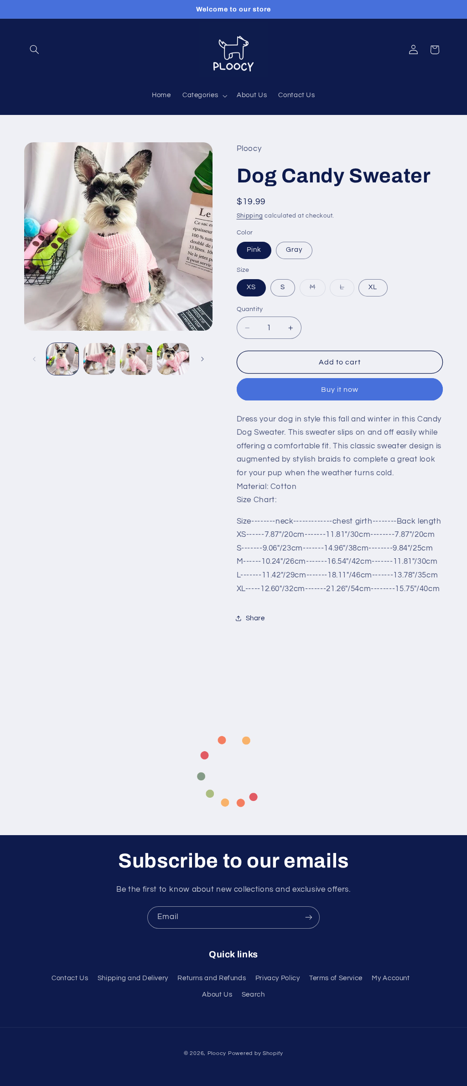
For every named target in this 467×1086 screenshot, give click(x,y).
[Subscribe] (308, 917)
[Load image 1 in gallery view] (62, 359)
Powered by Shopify (255, 1053)
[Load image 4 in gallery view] (173, 359)
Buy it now (340, 389)
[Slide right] (202, 359)
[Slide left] (34, 359)
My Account (391, 978)
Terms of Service (336, 978)
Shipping (250, 216)
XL (372, 287)
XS (251, 287)
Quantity (250, 309)
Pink (254, 249)
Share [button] (255, 618)
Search (253, 994)
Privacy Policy (277, 978)
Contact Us (70, 978)
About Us (217, 994)
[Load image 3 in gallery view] (136, 359)
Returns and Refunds (211, 978)
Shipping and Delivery (133, 978)
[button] (34, 49)
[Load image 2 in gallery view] (99, 359)
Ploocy (217, 1053)
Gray (294, 249)
